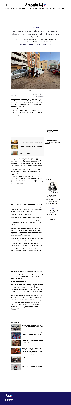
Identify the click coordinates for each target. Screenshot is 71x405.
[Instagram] (8, 400)
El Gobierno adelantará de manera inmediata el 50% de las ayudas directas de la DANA (35, 44)
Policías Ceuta (9, 1)
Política (7, 8)
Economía (12, 8)
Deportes (35, 8)
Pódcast (64, 8)
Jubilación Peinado (32, 1)
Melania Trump (20, 1)
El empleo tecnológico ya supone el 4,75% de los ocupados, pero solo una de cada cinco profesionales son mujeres (32, 141)
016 (17, 8)
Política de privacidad (17, 402)
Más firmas (51, 219)
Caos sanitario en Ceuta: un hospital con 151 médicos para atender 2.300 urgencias (53, 131)
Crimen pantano (66, 1)
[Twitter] (5, 400)
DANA (12, 101)
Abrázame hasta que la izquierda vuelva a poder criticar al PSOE (53, 135)
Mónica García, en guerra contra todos (53, 143)
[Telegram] (42, 94)
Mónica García (25, 1)
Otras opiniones (48, 179)
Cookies (23, 402)
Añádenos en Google (39, 96)
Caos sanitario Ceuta (39, 1)
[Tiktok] (12, 400)
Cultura (29, 8)
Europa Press (13, 93)
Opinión (59, 8)
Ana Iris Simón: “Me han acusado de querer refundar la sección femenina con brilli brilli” (53, 139)
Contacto (12, 402)
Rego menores (53, 1)
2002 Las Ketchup (60, 1)
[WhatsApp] (40, 94)
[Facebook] (34, 94)
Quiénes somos (7, 402)
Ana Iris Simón (14, 1)
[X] (36, 94)
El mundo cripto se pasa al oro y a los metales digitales (31, 146)
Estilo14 (54, 8)
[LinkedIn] (38, 94)
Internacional (22, 8)
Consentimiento (27, 402)
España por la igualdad (45, 8)
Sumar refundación (47, 1)
